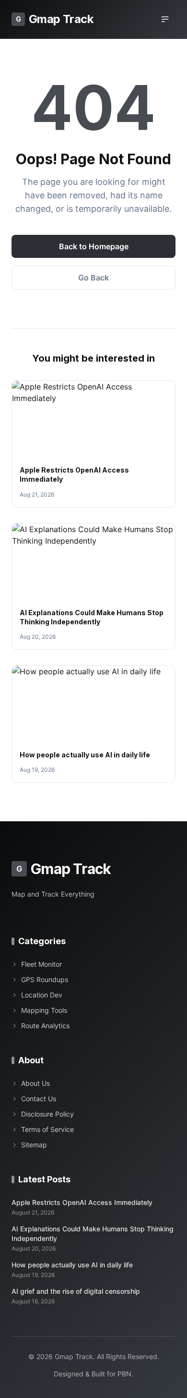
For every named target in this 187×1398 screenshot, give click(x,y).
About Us (35, 1083)
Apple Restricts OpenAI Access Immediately (82, 1202)
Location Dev (41, 995)
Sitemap (34, 1145)
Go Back (93, 277)
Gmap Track (54, 19)
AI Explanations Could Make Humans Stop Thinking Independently (93, 1233)
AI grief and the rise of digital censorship (76, 1291)
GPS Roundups (44, 979)
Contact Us (38, 1098)
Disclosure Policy (47, 1114)
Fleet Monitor (41, 964)
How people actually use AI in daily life (85, 755)
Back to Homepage (94, 246)
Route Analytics (45, 1025)
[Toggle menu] (164, 19)
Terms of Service (47, 1129)
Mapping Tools (44, 1010)
